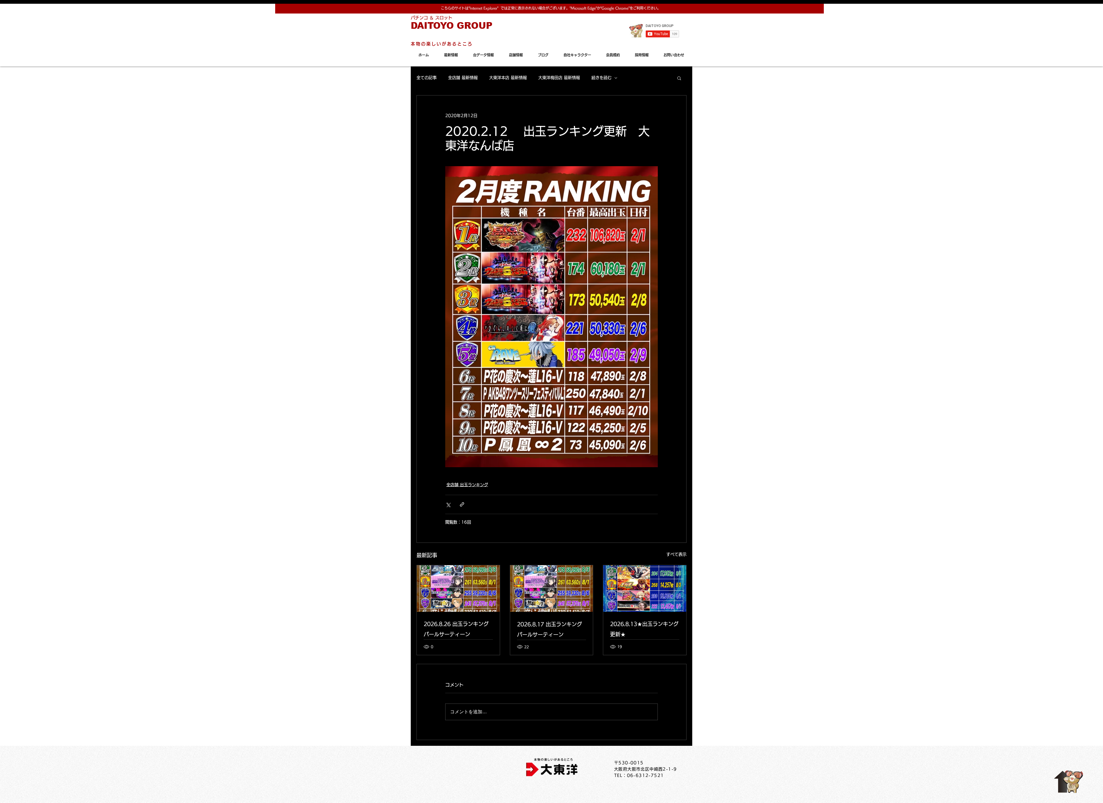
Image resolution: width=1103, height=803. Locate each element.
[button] (679, 78)
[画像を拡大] (551, 316)
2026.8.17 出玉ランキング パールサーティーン (549, 629)
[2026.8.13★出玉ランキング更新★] (644, 588)
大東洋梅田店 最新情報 (559, 78)
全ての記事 (426, 78)
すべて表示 (676, 554)
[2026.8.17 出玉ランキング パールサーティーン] (551, 588)
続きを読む (601, 78)
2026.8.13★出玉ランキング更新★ (644, 629)
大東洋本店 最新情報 (508, 78)
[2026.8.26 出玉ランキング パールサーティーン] (458, 588)
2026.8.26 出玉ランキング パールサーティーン (456, 629)
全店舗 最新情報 (463, 78)
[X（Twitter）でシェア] (448, 504)
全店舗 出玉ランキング (467, 485)
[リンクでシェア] (462, 504)
